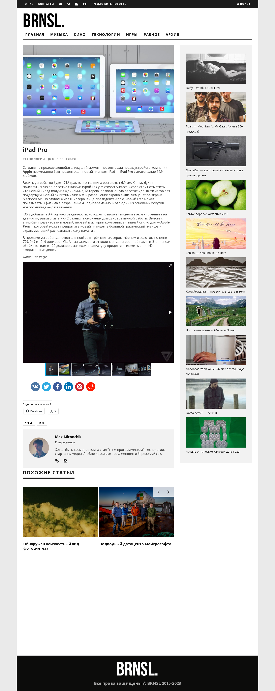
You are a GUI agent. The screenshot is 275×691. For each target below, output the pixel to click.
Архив (173, 34)
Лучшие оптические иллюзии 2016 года (213, 451)
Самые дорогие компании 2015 (207, 214)
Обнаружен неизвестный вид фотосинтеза (51, 546)
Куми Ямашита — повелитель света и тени (215, 291)
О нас (29, 4)
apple (29, 423)
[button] (170, 265)
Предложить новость (108, 4)
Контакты (46, 4)
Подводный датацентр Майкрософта (135, 543)
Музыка (59, 34)
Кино (80, 34)
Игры (132, 34)
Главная (34, 34)
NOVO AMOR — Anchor (201, 413)
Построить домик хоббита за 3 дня (210, 330)
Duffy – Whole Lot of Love (203, 88)
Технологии (105, 34)
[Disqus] (98, 603)
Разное (152, 34)
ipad (42, 423)
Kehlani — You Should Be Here (206, 253)
